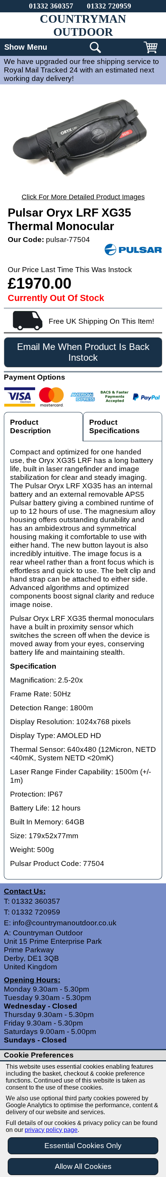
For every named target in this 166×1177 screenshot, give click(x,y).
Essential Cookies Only (83, 1146)
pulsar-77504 (68, 239)
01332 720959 (109, 6)
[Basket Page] (150, 53)
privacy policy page (51, 1130)
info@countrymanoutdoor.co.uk (65, 923)
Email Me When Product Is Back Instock (83, 352)
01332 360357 (51, 6)
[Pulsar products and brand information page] (133, 250)
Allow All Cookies (83, 1166)
